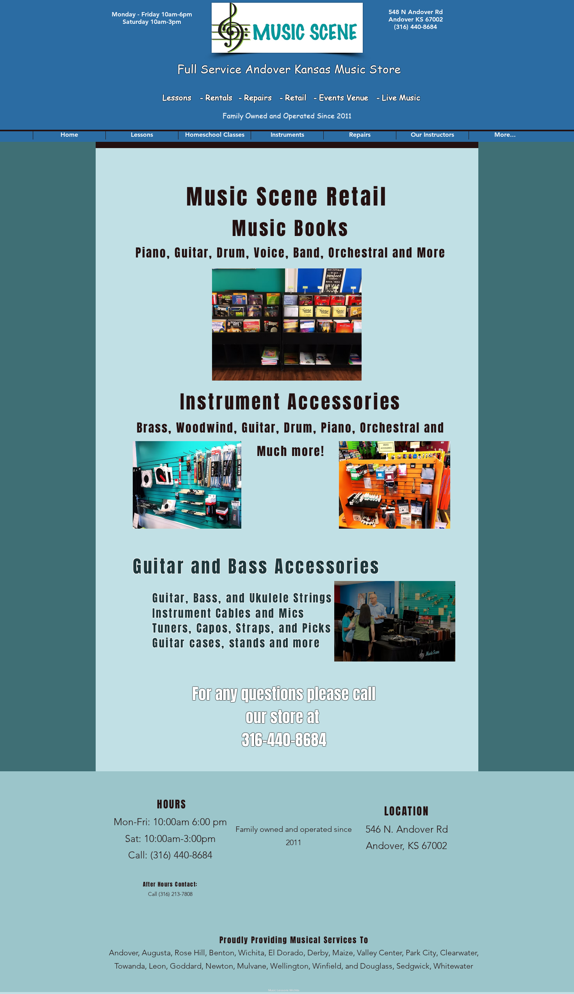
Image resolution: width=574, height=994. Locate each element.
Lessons (178, 97)
